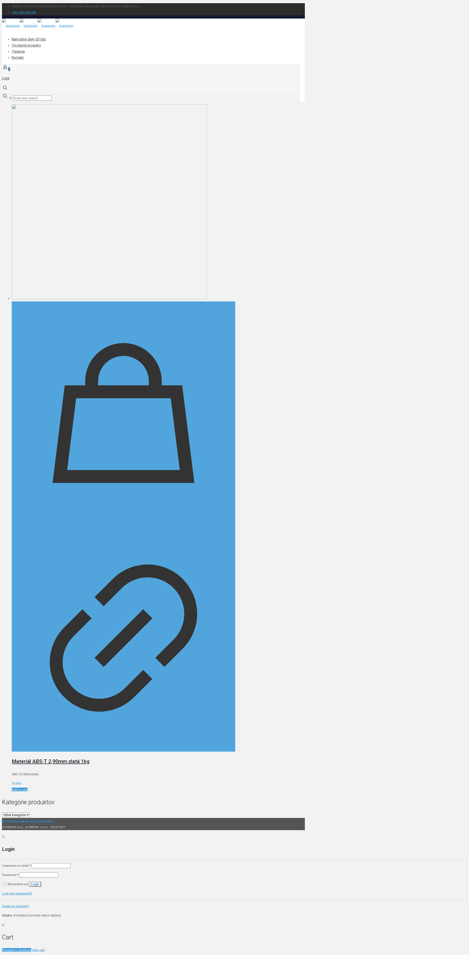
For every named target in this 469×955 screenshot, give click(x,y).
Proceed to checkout (16, 950)
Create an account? (15, 906)
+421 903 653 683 (24, 12)
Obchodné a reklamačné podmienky (27, 821)
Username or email (16, 865)
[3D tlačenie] (37, 25)
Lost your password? (17, 893)
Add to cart (20, 789)
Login (35, 884)
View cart (38, 950)
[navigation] (234, 937)
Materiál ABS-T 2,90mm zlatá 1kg (50, 761)
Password (10, 875)
